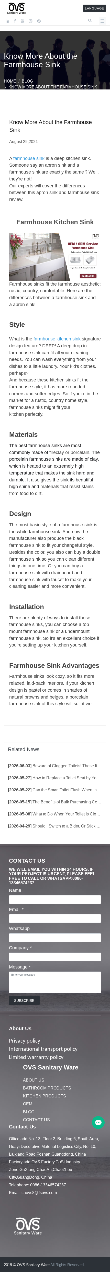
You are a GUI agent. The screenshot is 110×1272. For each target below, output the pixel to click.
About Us (20, 1028)
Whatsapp (19, 928)
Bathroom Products (47, 1088)
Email (16, 909)
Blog (27, 81)
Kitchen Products (44, 1096)
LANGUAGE (94, 8)
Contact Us (36, 1120)
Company (20, 947)
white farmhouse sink (38, 531)
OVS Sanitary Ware (50, 1067)
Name (15, 890)
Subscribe (24, 1000)
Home (10, 81)
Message (20, 967)
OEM (27, 1104)
